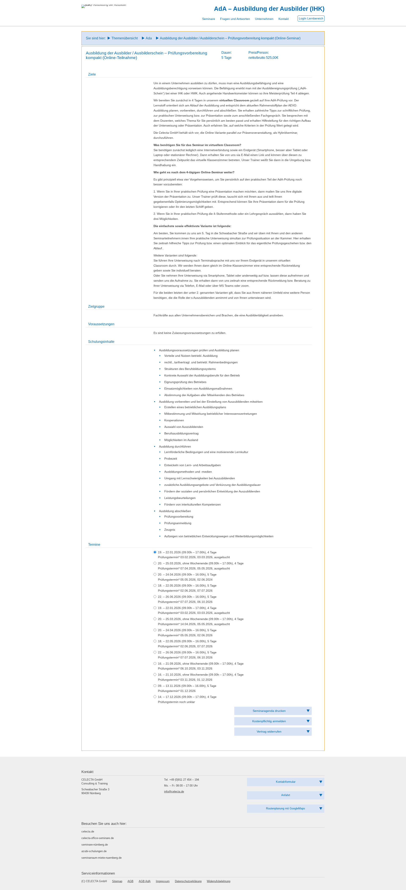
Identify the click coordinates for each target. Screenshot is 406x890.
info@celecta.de (174, 791)
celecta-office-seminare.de (97, 838)
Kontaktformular (285, 781)
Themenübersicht (124, 38)
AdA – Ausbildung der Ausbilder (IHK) (269, 8)
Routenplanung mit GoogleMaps (285, 808)
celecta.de (87, 831)
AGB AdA (145, 881)
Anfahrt (285, 795)
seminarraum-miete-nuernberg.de (101, 857)
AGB (130, 881)
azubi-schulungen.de (94, 851)
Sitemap (117, 881)
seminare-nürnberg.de (94, 844)
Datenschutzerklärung (188, 881)
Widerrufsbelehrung (218, 881)
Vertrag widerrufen (269, 731)
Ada (149, 38)
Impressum (163, 881)
